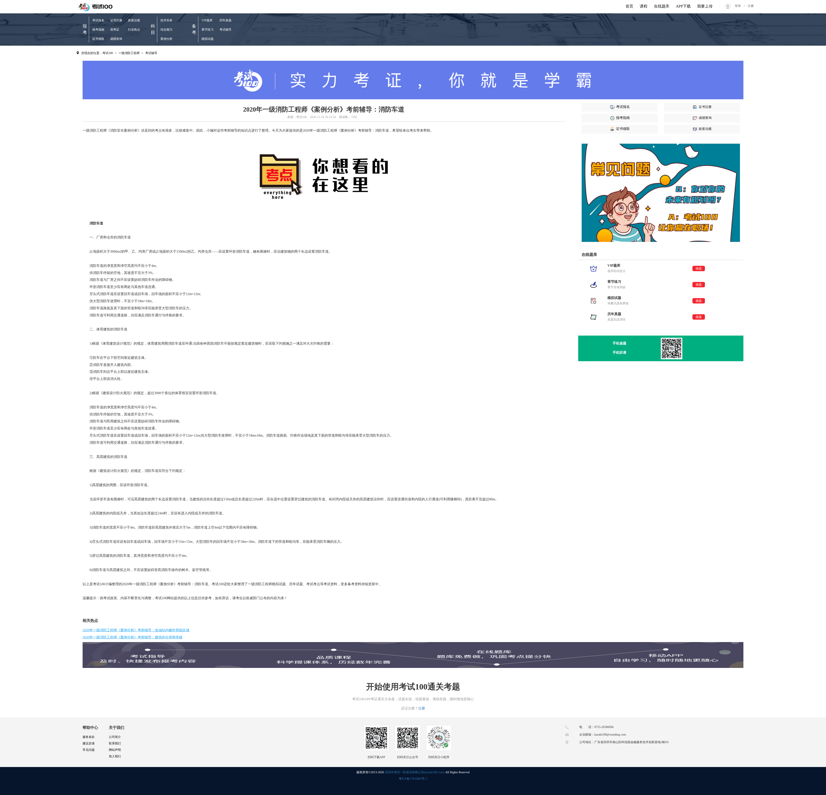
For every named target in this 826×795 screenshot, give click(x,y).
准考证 (114, 29)
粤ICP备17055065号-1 (413, 778)
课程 (643, 6)
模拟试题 (208, 38)
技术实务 (166, 20)
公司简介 (115, 737)
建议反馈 (89, 743)
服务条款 (89, 737)
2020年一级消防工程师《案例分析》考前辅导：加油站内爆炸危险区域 (136, 630)
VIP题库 (207, 20)
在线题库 (661, 6)
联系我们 (115, 743)
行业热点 (134, 29)
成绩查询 (116, 38)
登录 (739, 6)
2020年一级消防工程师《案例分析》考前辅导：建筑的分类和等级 (132, 637)
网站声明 (115, 749)
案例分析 (166, 38)
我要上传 (705, 6)
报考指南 (98, 29)
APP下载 (683, 6)
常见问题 (89, 749)
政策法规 (134, 20)
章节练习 (208, 29)
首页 (629, 6)
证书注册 (116, 20)
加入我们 (115, 756)
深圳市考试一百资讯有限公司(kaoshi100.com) (414, 772)
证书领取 (98, 38)
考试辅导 (225, 29)
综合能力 (166, 29)
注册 (749, 6)
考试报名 (98, 20)
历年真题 (225, 20)
